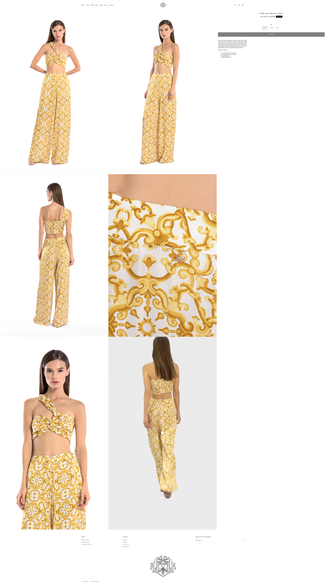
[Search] (235, 5)
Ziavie (86, 581)
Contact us (126, 544)
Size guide (125, 546)
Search (125, 540)
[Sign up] (243, 540)
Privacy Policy (86, 540)
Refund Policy (86, 542)
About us (125, 542)
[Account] (239, 5)
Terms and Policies (94, 581)
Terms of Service (86, 544)
